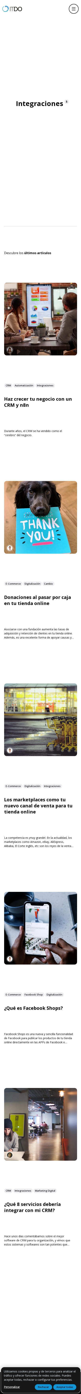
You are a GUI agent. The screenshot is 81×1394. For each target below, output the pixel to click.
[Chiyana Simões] (9, 1155)
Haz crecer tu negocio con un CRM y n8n (38, 402)
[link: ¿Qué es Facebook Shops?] (40, 963)
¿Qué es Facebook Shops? (33, 1008)
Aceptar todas (64, 1387)
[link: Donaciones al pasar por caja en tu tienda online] (40, 552)
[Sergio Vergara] (9, 548)
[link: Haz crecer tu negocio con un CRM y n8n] (40, 354)
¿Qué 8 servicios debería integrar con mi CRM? (32, 1207)
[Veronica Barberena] (9, 349)
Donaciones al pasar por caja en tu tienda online (37, 600)
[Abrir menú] (74, 9)
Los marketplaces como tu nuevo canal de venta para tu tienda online (38, 805)
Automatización (24, 385)
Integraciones (45, 385)
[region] (40, 1380)
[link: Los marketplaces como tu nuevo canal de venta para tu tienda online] (40, 754)
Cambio (48, 583)
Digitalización (32, 583)
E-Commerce (13, 583)
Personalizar (12, 1387)
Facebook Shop (34, 994)
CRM (8, 385)
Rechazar (43, 1387)
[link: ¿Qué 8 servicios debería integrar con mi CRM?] (40, 1159)
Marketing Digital (45, 1191)
